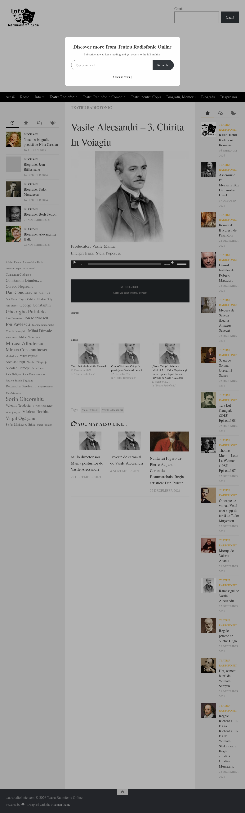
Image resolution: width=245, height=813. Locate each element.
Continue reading (122, 77)
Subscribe (163, 65)
